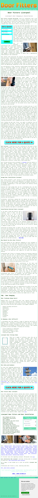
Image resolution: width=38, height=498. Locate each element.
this (21, 375)
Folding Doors (19, 448)
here (8, 382)
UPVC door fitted (24, 132)
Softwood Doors (19, 449)
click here (3, 381)
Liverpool (24, 162)
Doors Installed (17, 445)
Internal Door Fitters (12, 453)
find (5, 394)
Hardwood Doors (29, 447)
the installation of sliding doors (18, 356)
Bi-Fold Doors (23, 453)
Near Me (15, 477)
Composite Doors (8, 445)
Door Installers (28, 449)
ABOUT (27, 9)
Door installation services (30, 401)
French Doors (25, 445)
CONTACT (30, 9)
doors (14, 148)
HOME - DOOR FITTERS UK (19, 473)
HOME (21, 9)
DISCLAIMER (34, 9)
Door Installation (19, 452)
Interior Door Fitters (18, 447)
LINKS (24, 9)
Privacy (36, 477)
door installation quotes (30, 410)
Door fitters (4, 56)
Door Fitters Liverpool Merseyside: (10, 18)
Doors (30, 445)
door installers (12, 45)
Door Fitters (6, 477)
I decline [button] (27, 492)
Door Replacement (11, 448)
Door (2, 162)
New (9, 477)
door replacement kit (11, 236)
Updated (12, 477)
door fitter (9, 23)
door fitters (33, 171)
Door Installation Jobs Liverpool (17, 460)
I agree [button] (23, 492)
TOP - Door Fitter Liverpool (8, 467)
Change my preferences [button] (26, 494)
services (15, 173)
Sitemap (2, 477)
